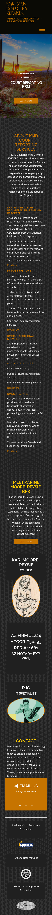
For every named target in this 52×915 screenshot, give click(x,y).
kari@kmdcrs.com (26, 791)
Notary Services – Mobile (20, 363)
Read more (13, 265)
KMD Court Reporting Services (17, 8)
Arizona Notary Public (26, 857)
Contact (26, 740)
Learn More (26, 100)
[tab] (20, 805)
